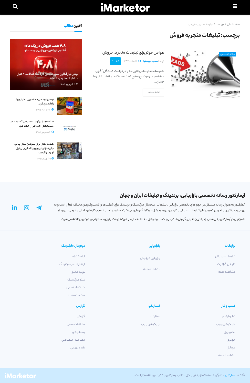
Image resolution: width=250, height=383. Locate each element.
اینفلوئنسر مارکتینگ (72, 264)
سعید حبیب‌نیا (150, 61)
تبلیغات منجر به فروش (200, 24)
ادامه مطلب (153, 92)
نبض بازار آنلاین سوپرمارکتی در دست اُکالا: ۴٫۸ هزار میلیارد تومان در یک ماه (48, 76)
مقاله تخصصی (227, 54)
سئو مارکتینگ (76, 279)
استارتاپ (155, 316)
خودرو (231, 340)
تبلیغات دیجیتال (225, 256)
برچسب (220, 24)
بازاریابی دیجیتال (150, 258)
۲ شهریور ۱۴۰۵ (68, 85)
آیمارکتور (230, 375)
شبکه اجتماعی (75, 287)
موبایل (231, 347)
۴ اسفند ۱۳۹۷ (131, 61)
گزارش (81, 316)
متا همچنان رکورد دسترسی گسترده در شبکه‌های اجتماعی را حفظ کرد (32, 124)
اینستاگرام (78, 256)
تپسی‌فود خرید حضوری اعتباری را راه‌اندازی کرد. (35, 101)
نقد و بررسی (77, 347)
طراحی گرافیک (226, 264)
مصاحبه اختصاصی (73, 340)
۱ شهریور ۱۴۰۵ (44, 159)
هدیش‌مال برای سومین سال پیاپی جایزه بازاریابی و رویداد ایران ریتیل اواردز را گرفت (34, 148)
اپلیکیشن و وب (225, 324)
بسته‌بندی (78, 332)
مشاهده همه (226, 272)
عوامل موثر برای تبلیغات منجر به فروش (133, 53)
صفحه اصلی (233, 24)
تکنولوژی (229, 332)
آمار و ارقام (228, 316)
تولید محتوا (78, 272)
